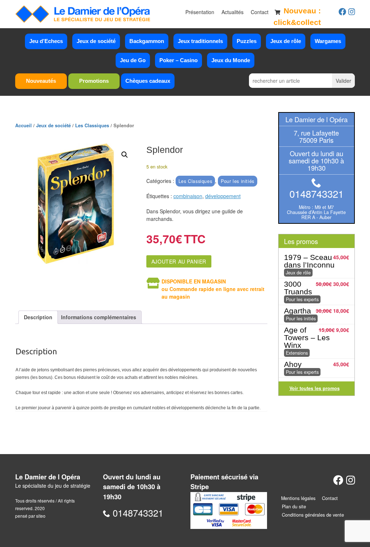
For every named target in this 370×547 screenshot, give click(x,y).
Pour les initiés (237, 181)
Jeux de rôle (285, 41)
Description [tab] (38, 317)
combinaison (187, 196)
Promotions (94, 81)
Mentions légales (298, 498)
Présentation (199, 12)
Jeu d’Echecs (46, 41)
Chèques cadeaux (147, 81)
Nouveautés (41, 81)
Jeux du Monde (230, 60)
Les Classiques (92, 125)
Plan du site (294, 506)
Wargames (328, 41)
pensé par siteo (30, 516)
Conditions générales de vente (313, 515)
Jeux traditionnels (200, 41)
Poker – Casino (178, 60)
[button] (124, 154)
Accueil (23, 125)
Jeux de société (96, 41)
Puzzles (247, 41)
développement (223, 196)
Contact (259, 12)
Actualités (232, 12)
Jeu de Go (133, 60)
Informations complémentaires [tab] (98, 317)
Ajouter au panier (178, 261)
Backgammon (146, 41)
